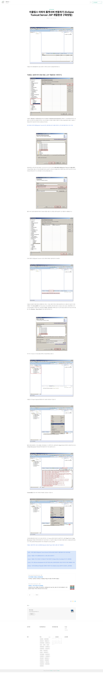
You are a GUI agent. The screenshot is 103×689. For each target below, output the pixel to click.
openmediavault (46, 650)
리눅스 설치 (41, 658)
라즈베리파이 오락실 (48, 656)
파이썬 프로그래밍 (46, 652)
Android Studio (48, 648)
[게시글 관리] (32, 595)
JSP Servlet (51, 9)
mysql (48, 644)
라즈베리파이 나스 (42, 656)
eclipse (41, 652)
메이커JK (7, 1)
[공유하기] (31, 595)
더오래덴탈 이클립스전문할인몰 (35, 577)
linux (41, 644)
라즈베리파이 (47, 660)
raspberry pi (42, 648)
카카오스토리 (73, 601)
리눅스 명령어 (42, 654)
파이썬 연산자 (42, 646)
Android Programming (48, 654)
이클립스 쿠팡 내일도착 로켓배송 (35, 585)
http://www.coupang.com (33, 583)
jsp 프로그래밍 (47, 658)
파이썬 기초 (41, 660)
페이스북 (71, 601)
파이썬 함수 (41, 665)
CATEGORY (95, 2)
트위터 (75, 601)
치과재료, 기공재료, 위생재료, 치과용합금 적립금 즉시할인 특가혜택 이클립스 (43, 578)
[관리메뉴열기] (101, 2)
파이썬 (41, 650)
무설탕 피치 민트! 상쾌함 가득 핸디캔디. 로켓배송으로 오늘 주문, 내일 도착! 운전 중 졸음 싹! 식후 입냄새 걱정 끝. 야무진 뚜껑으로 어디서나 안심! (47, 588)
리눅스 (44, 644)
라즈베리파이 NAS (48, 646)
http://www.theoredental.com (34, 575)
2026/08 (56, 636)
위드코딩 (31, 610)
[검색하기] (91, 2)
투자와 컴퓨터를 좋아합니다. (34, 611)
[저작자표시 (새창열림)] (39, 594)
